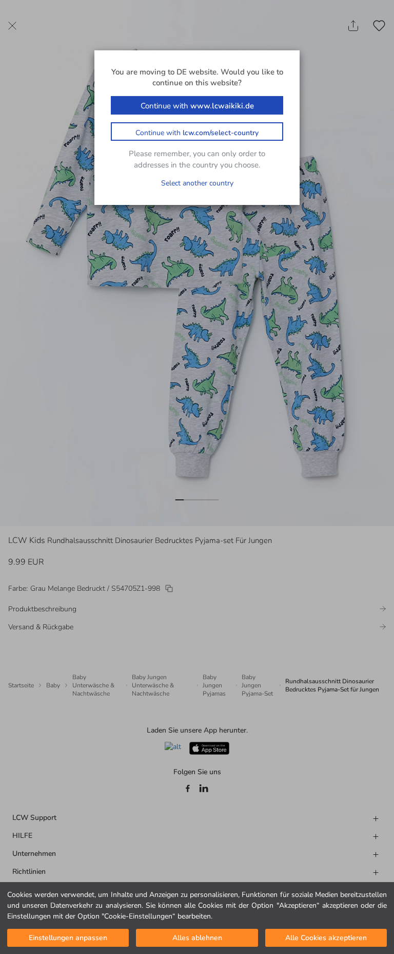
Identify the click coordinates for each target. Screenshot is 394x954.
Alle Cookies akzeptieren (326, 938)
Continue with (197, 106)
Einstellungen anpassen (68, 938)
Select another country (197, 183)
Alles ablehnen (197, 938)
